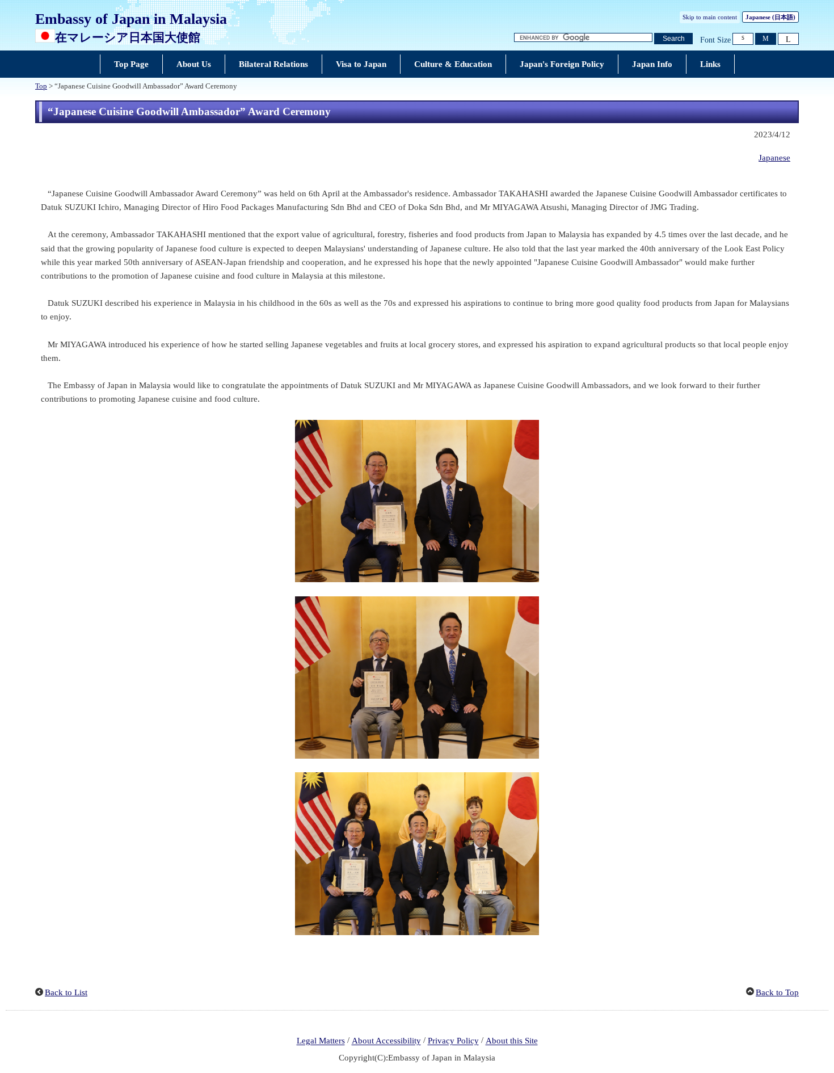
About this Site (512, 1041)
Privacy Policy (453, 1041)
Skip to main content (710, 17)
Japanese (770, 17)
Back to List (66, 992)
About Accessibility (386, 1041)
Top (41, 86)
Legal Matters (321, 1041)
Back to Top (777, 992)
